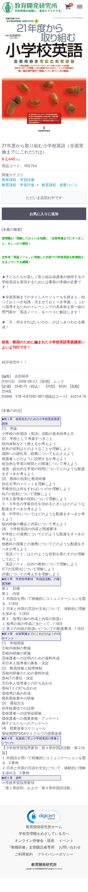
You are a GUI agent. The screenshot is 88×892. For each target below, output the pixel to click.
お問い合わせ (70, 847)
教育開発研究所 (44, 864)
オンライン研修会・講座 (34, 840)
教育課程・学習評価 (18, 180)
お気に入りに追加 (44, 214)
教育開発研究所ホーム (44, 827)
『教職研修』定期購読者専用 (30, 847)
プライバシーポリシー (55, 854)
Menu (80, 4)
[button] (44, 817)
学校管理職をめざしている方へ (44, 834)
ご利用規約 (24, 854)
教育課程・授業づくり (60, 185)
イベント (66, 840)
